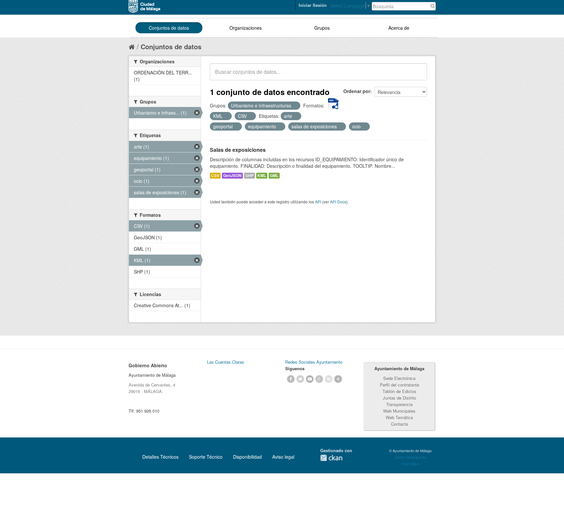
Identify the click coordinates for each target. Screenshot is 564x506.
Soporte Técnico (206, 456)
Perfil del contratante (399, 385)
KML (262, 175)
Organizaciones (245, 27)
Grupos (322, 27)
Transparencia (399, 404)
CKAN (331, 457)
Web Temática (399, 417)
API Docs (338, 201)
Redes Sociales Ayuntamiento (313, 362)
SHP (249, 175)
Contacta (399, 424)
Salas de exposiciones (238, 149)
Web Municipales (399, 411)
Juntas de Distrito (399, 398)
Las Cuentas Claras (225, 362)
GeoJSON (232, 175)
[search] (417, 75)
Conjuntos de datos (169, 27)
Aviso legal (283, 456)
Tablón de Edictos (399, 391)
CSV (215, 175)
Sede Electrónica (399, 378)
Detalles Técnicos (160, 456)
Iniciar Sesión (313, 5)
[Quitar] (294, 105)
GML (274, 175)
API (318, 201)
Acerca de (398, 27)
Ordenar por (356, 91)
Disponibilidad (247, 456)
